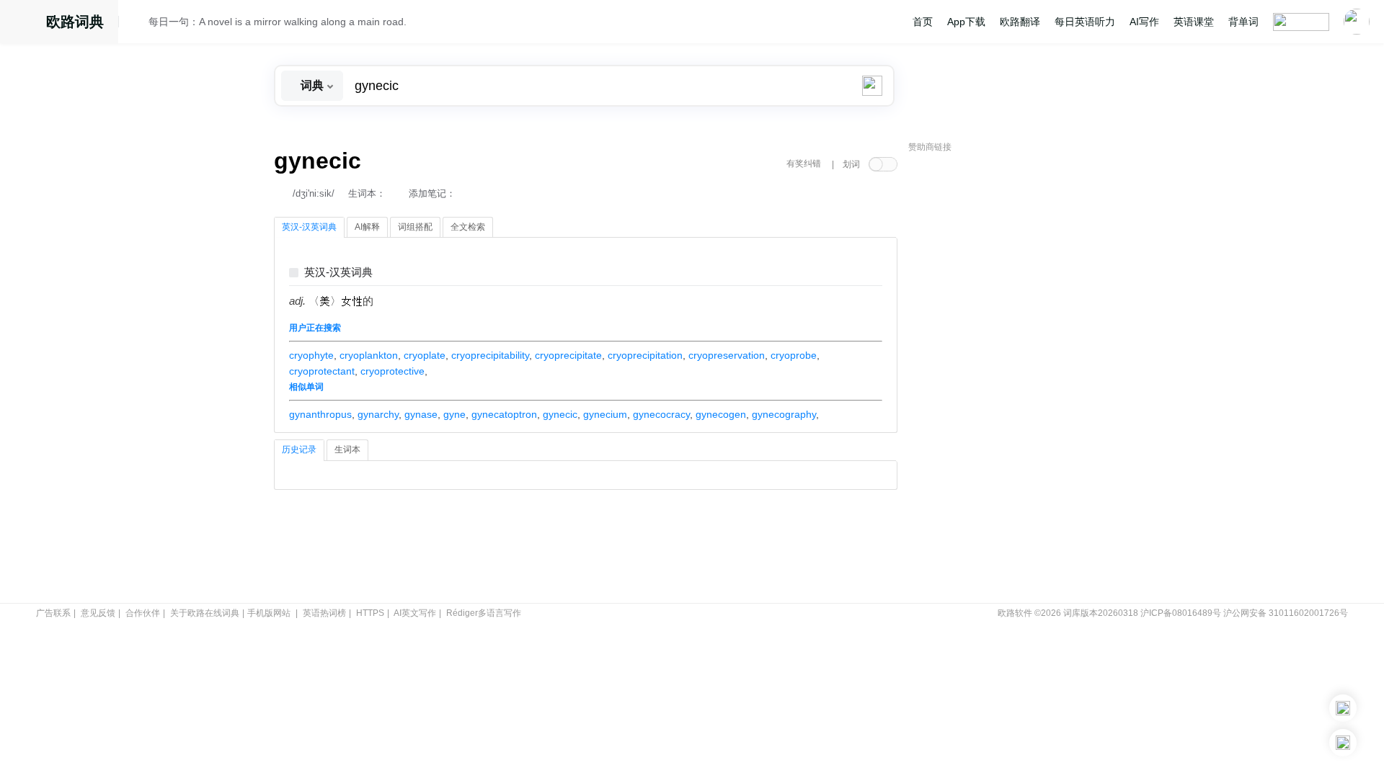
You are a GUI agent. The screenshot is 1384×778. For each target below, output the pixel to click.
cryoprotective (392, 371)
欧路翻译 (1020, 21)
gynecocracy (661, 414)
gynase (421, 414)
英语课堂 (1194, 21)
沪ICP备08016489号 (1180, 613)
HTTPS (370, 613)
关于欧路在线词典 (204, 613)
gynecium (605, 414)
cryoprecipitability (490, 355)
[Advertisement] (1016, 378)
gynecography (784, 414)
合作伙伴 (142, 613)
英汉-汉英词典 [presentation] (309, 227)
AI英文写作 (415, 613)
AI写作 (1144, 21)
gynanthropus (320, 414)
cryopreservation (726, 355)
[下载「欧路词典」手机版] (1343, 708)
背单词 (1243, 21)
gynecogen (721, 414)
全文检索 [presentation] (468, 227)
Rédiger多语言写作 (483, 613)
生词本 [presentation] (347, 449)
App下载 (966, 21)
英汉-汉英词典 (338, 272)
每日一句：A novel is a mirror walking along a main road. (277, 21)
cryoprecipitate (568, 355)
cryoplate (424, 355)
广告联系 (53, 613)
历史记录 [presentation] (299, 449)
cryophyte (311, 355)
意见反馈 (98, 613)
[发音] (137, 24)
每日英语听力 (1085, 21)
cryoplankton (369, 355)
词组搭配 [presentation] (415, 227)
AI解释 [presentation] (367, 227)
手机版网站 (268, 613)
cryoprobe (794, 355)
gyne (454, 414)
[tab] (309, 227)
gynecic (560, 414)
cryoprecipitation (645, 355)
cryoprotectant (322, 371)
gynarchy (378, 414)
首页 (923, 21)
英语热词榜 (324, 613)
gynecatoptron (504, 414)
